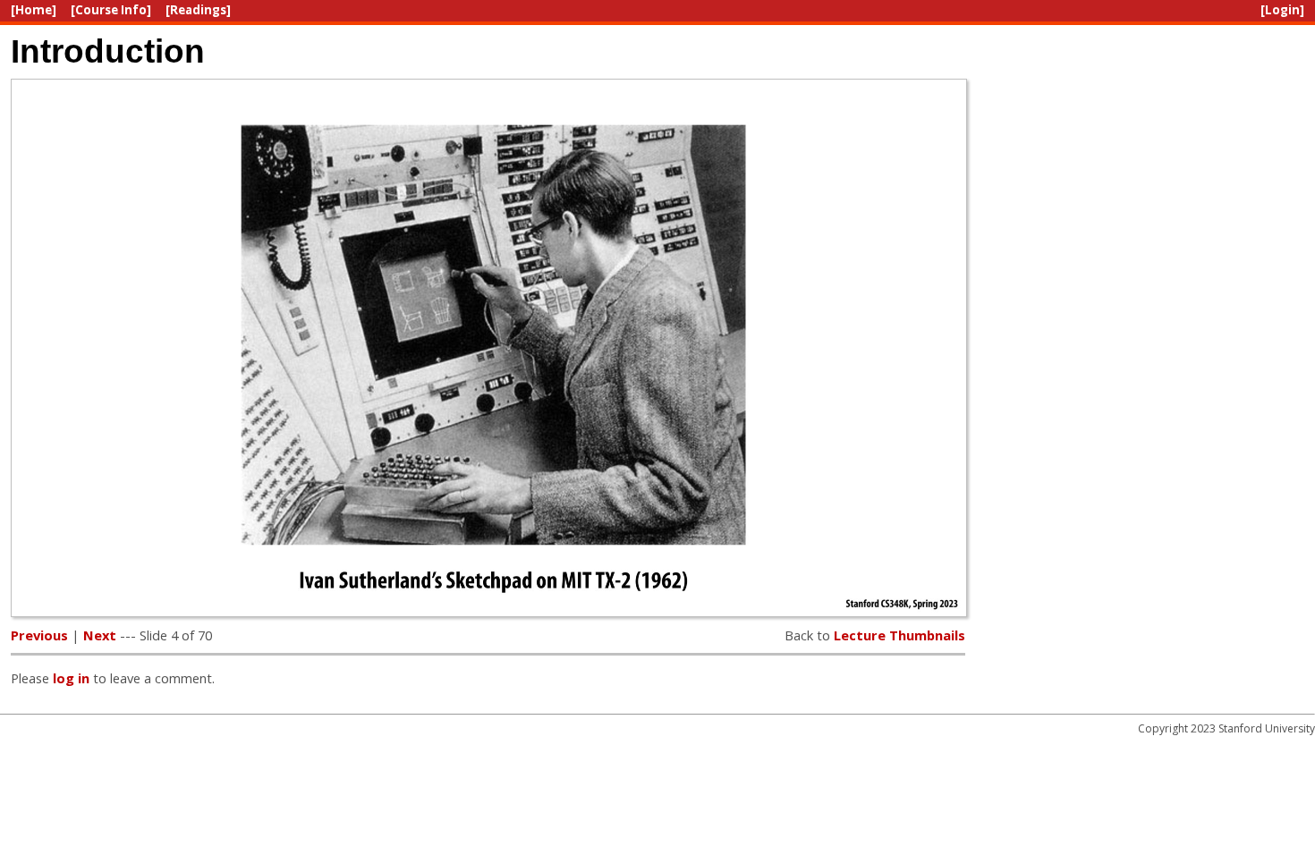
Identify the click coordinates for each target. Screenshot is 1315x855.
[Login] (1282, 10)
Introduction (108, 51)
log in (71, 678)
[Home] (33, 10)
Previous (39, 635)
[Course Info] (111, 10)
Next (99, 635)
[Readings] (198, 10)
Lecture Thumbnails (899, 635)
